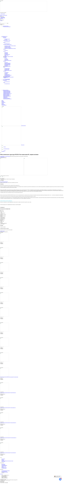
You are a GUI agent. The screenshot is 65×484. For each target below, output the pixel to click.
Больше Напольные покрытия (7, 98)
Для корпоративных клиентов (6, 470)
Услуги (3, 459)
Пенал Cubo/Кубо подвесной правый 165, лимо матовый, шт (8, 452)
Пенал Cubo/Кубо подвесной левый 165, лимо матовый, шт (8, 407)
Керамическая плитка (4, 36)
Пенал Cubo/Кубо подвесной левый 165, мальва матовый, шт (8, 422)
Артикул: (1, 157)
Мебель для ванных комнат (6, 79)
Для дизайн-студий (4, 471)
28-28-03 (2, 17)
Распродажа (3, 104)
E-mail (1, 480)
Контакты (1, 18)
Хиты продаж (3, 102)
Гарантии (3, 460)
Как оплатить (3, 464)
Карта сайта (3, 461)
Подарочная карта (4, 467)
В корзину (2, 243)
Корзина (1, 20)
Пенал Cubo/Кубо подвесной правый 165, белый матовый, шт (8, 437)
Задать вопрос (2, 179)
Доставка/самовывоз (4, 465)
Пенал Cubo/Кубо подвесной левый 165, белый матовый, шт (8, 392)
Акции (3, 103)
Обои (2, 100)
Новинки (3, 101)
